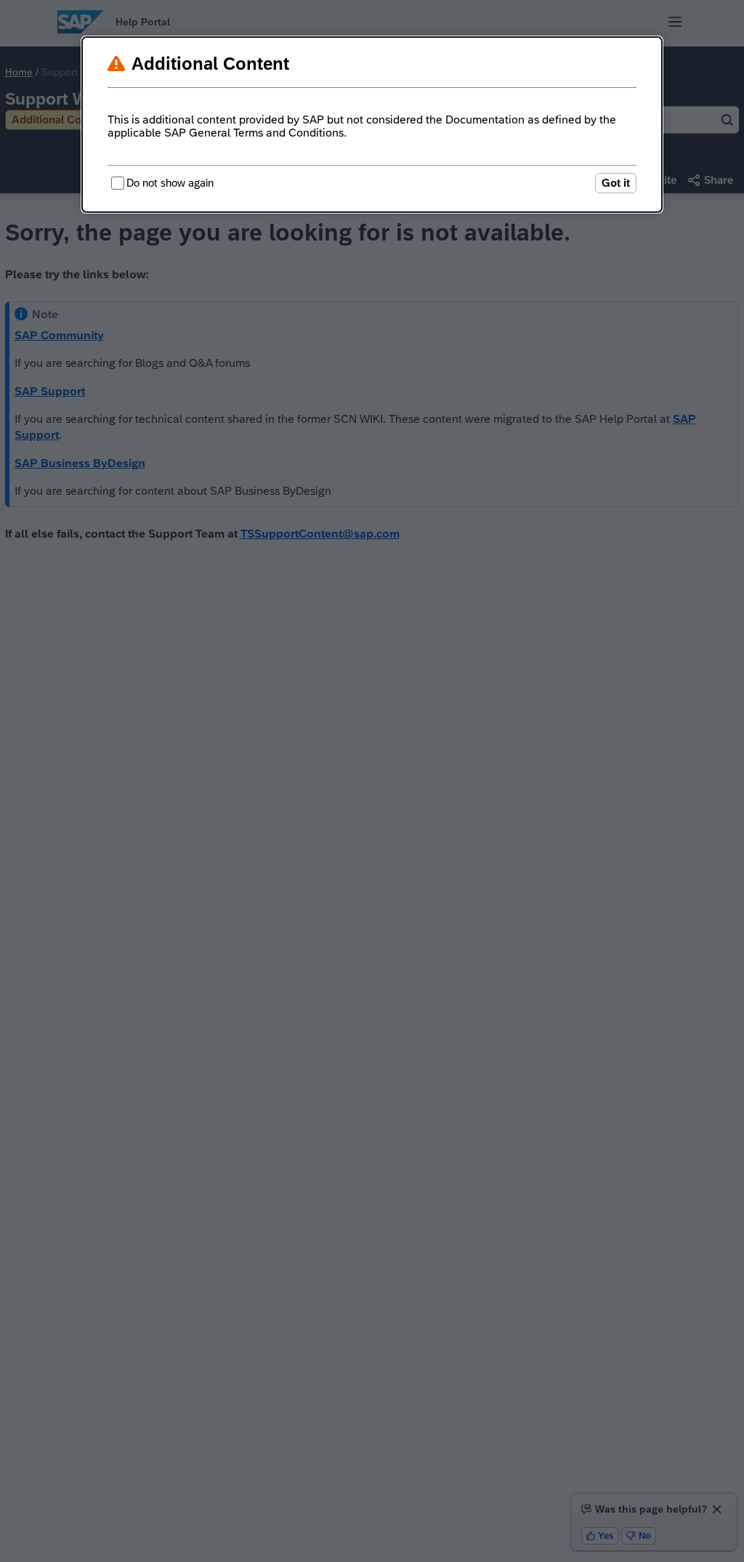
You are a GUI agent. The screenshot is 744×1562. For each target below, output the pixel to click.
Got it (616, 183)
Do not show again (170, 183)
